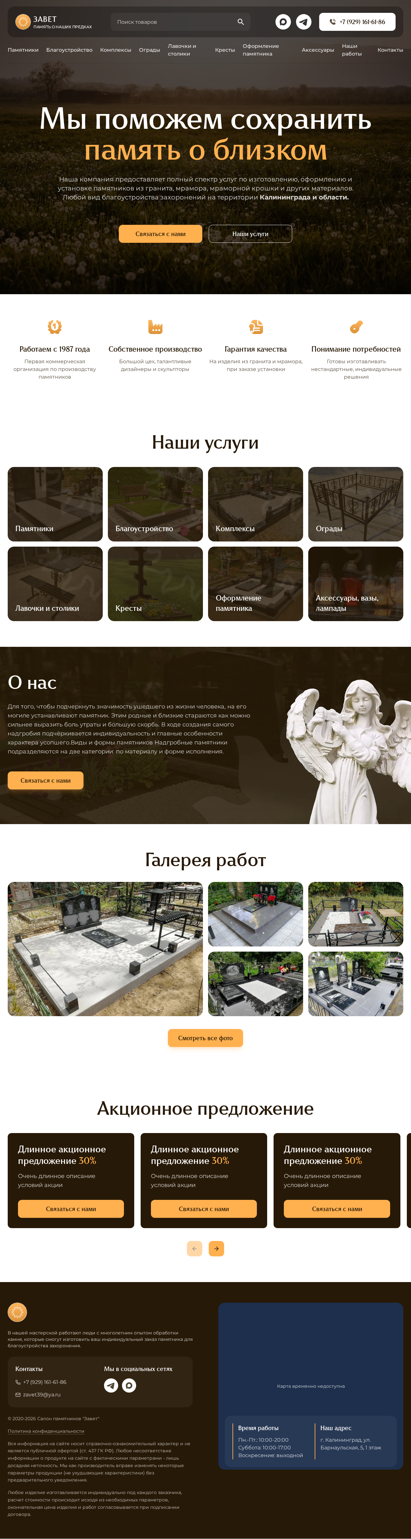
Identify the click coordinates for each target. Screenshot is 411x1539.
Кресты (225, 50)
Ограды (149, 50)
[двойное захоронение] (255, 914)
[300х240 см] (105, 949)
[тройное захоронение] (355, 984)
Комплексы (115, 50)
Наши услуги (250, 233)
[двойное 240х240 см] (355, 914)
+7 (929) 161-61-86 (362, 21)
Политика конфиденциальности (46, 1431)
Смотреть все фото (205, 1038)
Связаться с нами (161, 233)
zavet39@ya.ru (42, 1395)
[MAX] (129, 1385)
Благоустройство (69, 50)
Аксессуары (318, 50)
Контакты (390, 50)
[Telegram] (111, 1385)
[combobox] (180, 22)
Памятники (23, 50)
